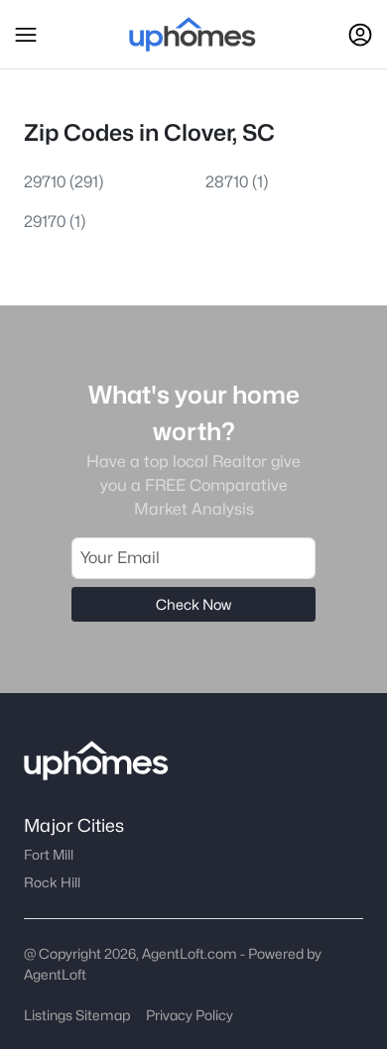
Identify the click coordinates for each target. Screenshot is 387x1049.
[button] (26, 35)
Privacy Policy (189, 1014)
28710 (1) (236, 182)
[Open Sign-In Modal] (360, 35)
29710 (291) (63, 182)
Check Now (193, 604)
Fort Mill (48, 855)
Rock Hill (52, 882)
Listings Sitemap (77, 1014)
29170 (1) (54, 221)
